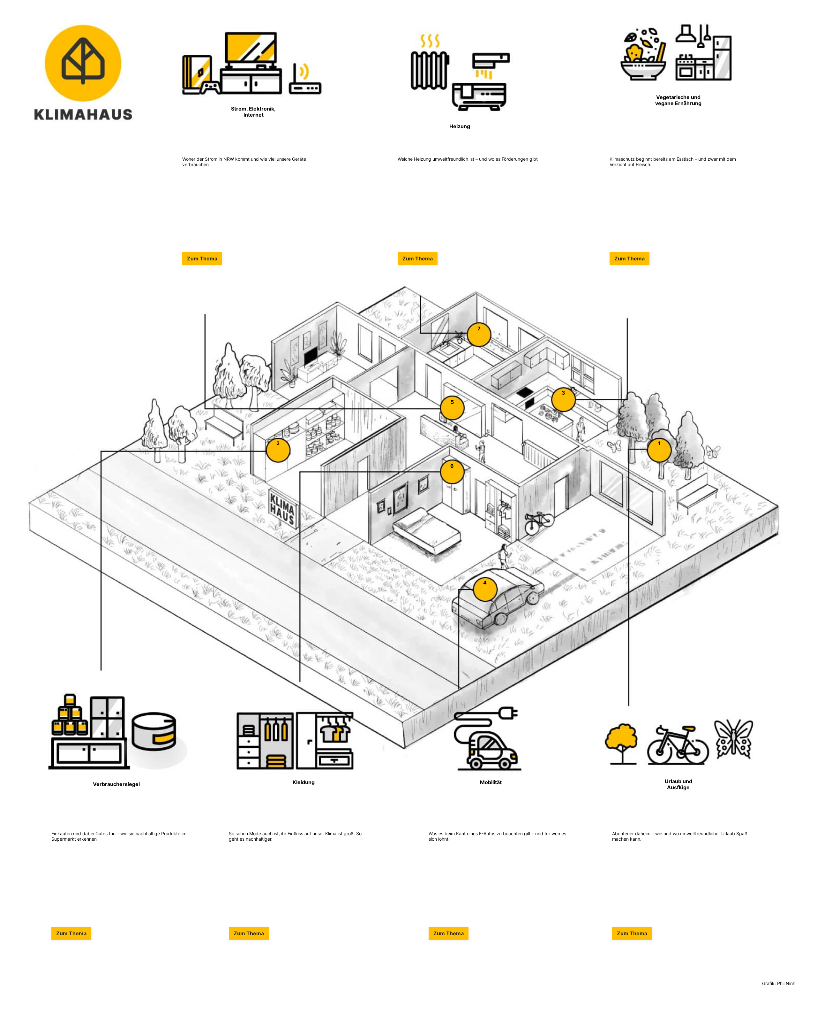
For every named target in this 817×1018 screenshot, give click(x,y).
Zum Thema (202, 258)
